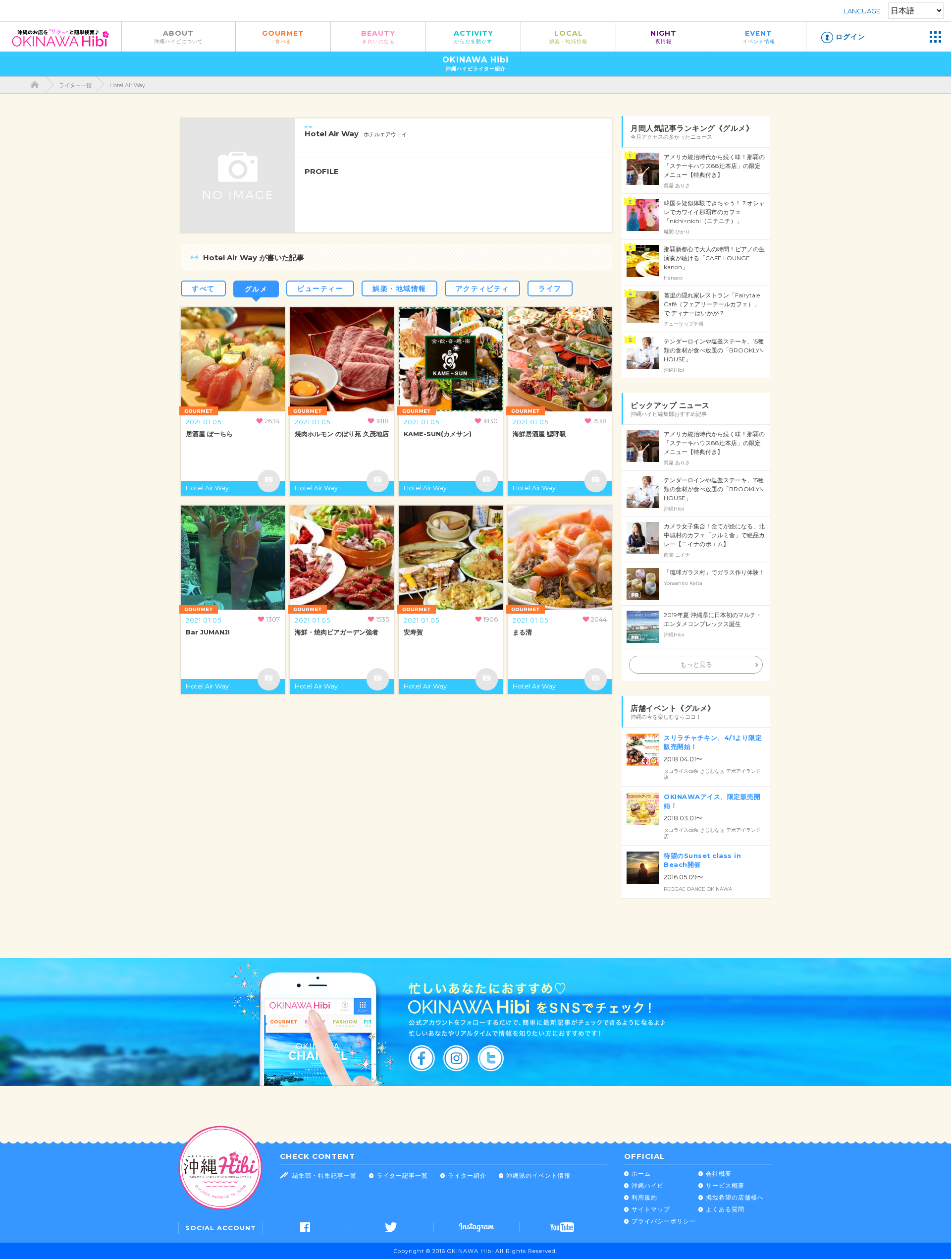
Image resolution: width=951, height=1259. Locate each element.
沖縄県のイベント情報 (538, 1175)
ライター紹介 (467, 1175)
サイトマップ (651, 1209)
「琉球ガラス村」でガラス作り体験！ (714, 572)
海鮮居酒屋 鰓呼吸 (539, 434)
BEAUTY (378, 36)
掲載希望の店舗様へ (735, 1197)
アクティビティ (483, 288)
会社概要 (719, 1173)
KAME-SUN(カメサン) (438, 434)
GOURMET (283, 36)
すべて (203, 288)
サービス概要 (725, 1185)
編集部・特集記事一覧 (324, 1175)
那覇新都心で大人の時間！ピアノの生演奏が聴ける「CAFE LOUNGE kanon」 (714, 258)
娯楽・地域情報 (399, 288)
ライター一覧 (75, 85)
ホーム (641, 1173)
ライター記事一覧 (402, 1175)
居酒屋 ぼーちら (209, 434)
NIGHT (663, 36)
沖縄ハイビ (648, 1185)
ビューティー (320, 288)
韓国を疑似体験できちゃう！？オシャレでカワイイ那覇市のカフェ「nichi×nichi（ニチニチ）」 (714, 212)
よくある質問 (725, 1209)
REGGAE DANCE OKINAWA (698, 889)
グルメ (256, 289)
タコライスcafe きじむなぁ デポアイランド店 (712, 774)
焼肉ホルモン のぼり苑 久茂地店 (342, 434)
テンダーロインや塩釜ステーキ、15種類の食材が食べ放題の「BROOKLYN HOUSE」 (714, 350)
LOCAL (568, 36)
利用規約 (644, 1197)
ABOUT (178, 36)
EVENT (758, 36)
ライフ (550, 288)
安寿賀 (413, 632)
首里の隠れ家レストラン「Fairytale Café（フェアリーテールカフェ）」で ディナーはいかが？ (712, 304)
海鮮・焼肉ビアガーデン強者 (336, 632)
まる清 (522, 632)
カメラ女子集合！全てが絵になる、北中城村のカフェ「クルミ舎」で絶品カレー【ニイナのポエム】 (714, 535)
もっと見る (696, 664)
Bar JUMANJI (208, 632)
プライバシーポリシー (664, 1221)
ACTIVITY (473, 36)
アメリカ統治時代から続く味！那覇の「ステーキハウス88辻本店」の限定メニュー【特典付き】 (714, 165)
